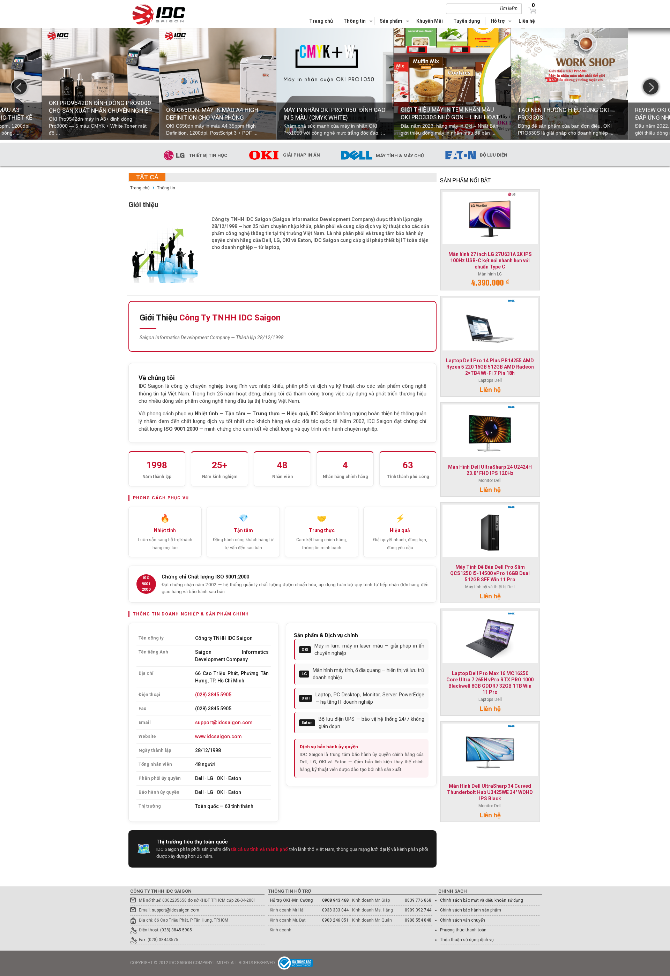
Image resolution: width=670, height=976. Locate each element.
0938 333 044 (335, 910)
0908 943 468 (335, 900)
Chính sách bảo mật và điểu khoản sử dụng (481, 900)
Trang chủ (321, 21)
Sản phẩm (391, 21)
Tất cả (147, 177)
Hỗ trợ (498, 21)
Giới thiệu (143, 205)
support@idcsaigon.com (224, 722)
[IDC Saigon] (163, 14)
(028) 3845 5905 (213, 694)
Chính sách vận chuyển (462, 920)
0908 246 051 (335, 920)
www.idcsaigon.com (218, 736)
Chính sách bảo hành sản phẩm (470, 910)
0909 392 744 (418, 910)
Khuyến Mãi (429, 21)
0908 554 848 (418, 920)
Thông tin (354, 21)
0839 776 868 (418, 900)
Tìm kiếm (508, 8)
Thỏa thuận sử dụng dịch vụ (467, 939)
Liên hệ (527, 21)
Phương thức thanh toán (463, 930)
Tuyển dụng (466, 21)
